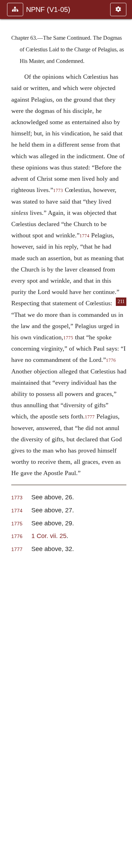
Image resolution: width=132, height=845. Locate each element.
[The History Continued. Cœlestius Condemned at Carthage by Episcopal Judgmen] (8, 422)
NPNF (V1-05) (48, 9)
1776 (111, 360)
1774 (84, 235)
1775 (68, 337)
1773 (58, 190)
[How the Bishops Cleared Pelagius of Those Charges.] (124, 422)
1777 (90, 417)
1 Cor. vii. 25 (49, 535)
